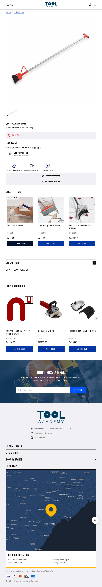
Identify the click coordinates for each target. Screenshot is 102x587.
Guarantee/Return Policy (46, 571)
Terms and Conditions (14, 571)
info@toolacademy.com (43, 433)
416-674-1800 (39, 437)
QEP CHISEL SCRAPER (15, 225)
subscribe (78, 390)
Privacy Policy (30, 571)
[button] (24, 147)
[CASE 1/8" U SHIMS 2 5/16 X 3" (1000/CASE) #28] (19, 321)
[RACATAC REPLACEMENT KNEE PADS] (82, 321)
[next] (96, 318)
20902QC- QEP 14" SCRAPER (49, 225)
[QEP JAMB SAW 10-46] (51, 321)
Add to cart (19, 348)
